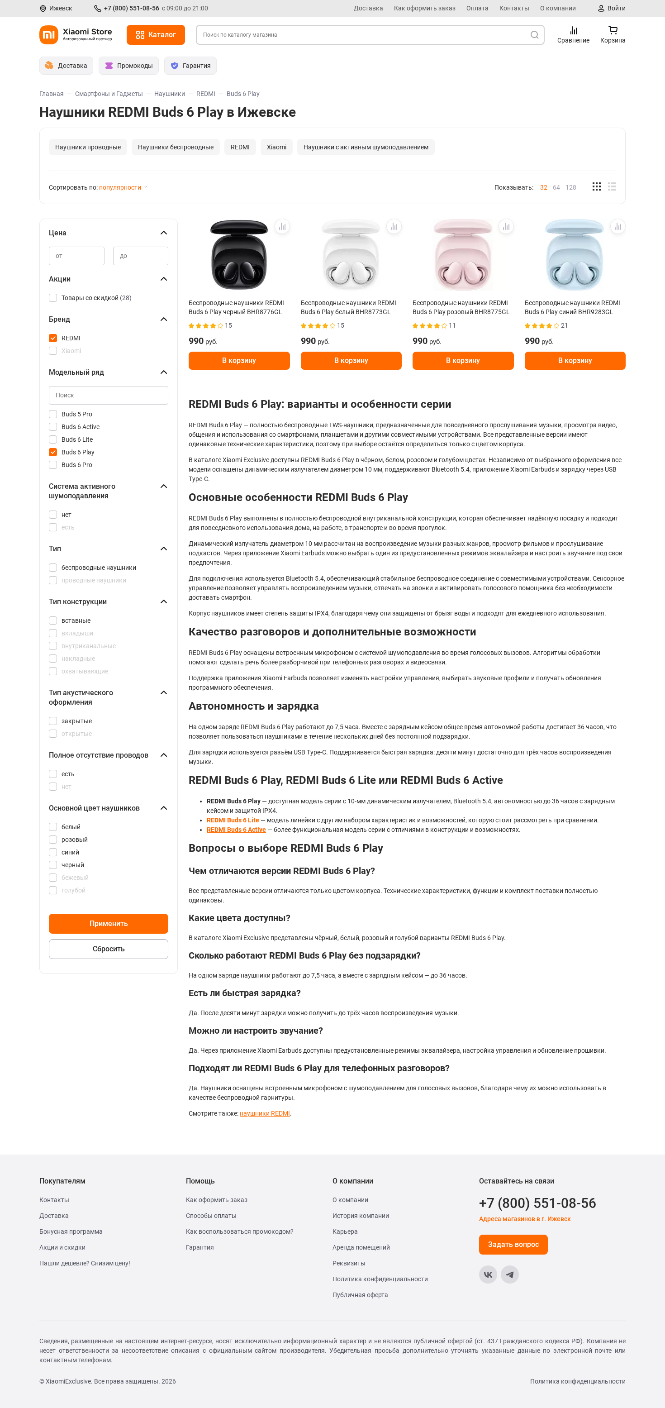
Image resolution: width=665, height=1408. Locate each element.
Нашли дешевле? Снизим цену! (84, 1263)
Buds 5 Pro (77, 414)
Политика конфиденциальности (380, 1279)
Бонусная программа (71, 1231)
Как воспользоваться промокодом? (240, 1231)
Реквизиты (349, 1263)
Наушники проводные (88, 147)
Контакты (514, 8)
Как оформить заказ (425, 8)
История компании (360, 1215)
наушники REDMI (265, 1113)
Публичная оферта (360, 1294)
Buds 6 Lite (77, 439)
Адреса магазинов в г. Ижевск (525, 1218)
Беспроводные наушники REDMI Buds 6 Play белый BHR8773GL (348, 307)
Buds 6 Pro (77, 464)
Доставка (368, 8)
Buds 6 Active (81, 426)
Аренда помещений (361, 1247)
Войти (617, 8)
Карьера (345, 1231)
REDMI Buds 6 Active (236, 829)
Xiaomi (276, 147)
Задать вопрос (513, 1244)
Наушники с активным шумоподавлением (366, 147)
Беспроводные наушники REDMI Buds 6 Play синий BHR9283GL (572, 307)
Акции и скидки (62, 1247)
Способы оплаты (211, 1215)
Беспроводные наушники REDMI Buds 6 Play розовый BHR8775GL (461, 307)
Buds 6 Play (78, 452)
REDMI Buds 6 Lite (233, 820)
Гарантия (200, 1247)
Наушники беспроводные (176, 147)
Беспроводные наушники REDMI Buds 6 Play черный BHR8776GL (236, 307)
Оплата (477, 8)
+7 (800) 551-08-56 (131, 8)
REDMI (240, 147)
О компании (558, 8)
